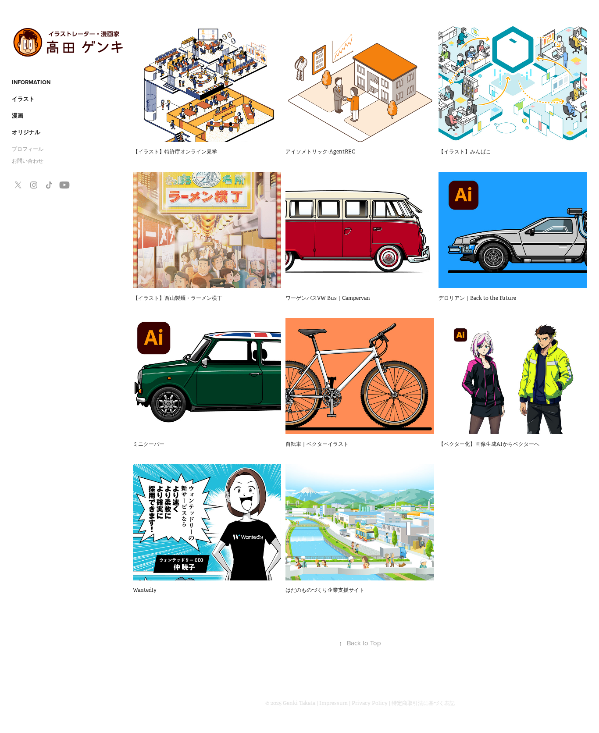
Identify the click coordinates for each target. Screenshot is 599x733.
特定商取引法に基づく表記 (423, 703)
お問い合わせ (27, 160)
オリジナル (26, 132)
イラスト (23, 99)
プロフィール (27, 149)
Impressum (333, 703)
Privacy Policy (370, 703)
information (31, 82)
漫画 (17, 115)
